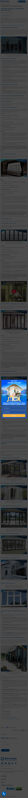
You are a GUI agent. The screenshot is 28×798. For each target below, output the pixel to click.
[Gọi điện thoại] (4, 793)
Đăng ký (14, 415)
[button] (25, 381)
